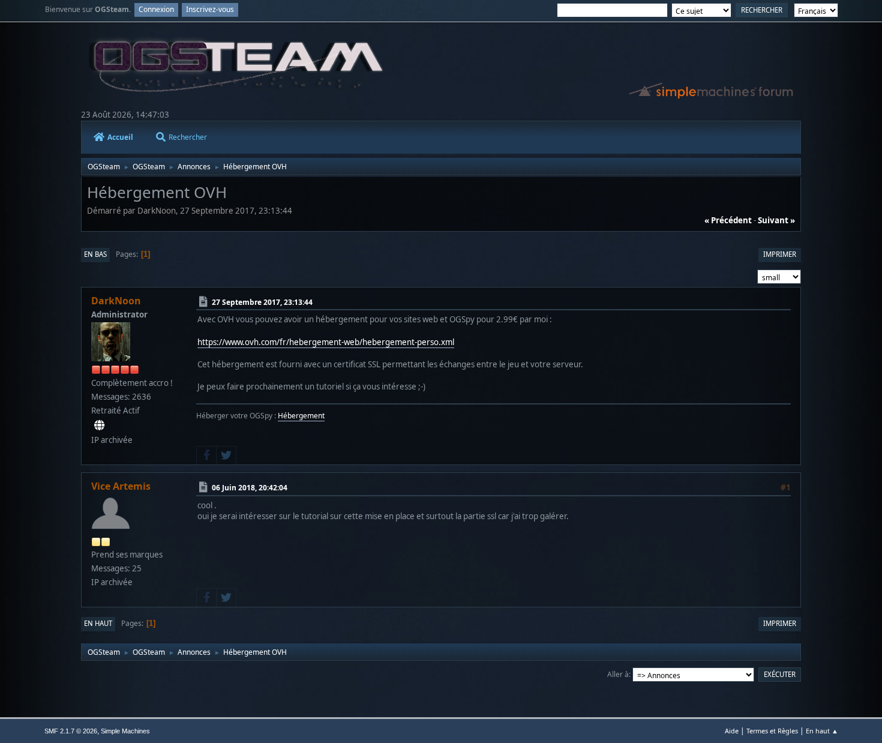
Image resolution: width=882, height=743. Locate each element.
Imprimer (779, 254)
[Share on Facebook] (206, 455)
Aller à (618, 674)
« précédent (728, 220)
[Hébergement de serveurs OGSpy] (99, 425)
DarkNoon (116, 300)
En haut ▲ (822, 730)
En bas (95, 254)
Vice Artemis (121, 486)
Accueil (120, 137)
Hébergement (301, 416)
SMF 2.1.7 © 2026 (70, 731)
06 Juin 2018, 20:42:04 (249, 488)
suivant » (776, 220)
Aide (732, 730)
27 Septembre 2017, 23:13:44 (262, 302)
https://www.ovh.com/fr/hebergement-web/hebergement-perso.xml (325, 342)
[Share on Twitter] (226, 455)
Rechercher (188, 137)
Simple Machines (125, 731)
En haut (98, 623)
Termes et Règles (772, 730)
